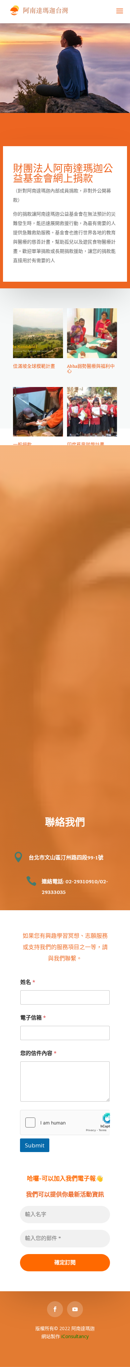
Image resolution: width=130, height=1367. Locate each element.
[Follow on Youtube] (75, 1309)
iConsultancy (75, 1336)
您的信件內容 (38, 1053)
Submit (34, 1145)
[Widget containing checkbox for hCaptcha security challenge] (65, 1122)
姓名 (27, 982)
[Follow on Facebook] (55, 1309)
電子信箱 (33, 1018)
